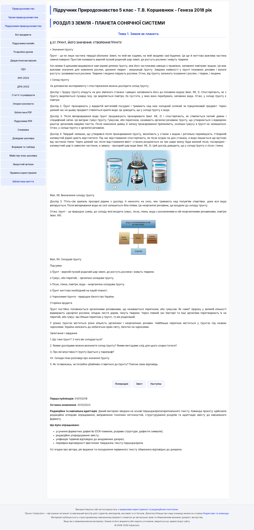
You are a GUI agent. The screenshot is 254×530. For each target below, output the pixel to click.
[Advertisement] (23, 230)
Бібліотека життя (23, 181)
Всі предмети (23, 34)
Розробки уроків (23, 51)
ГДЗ (23, 69)
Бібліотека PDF (23, 112)
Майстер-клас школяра (23, 155)
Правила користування (23, 172)
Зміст (139, 383)
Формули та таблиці (23, 146)
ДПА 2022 (23, 86)
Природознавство (23, 8)
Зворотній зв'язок (23, 164)
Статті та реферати (23, 95)
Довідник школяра (23, 138)
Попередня (121, 383)
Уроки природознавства (23, 17)
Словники (23, 129)
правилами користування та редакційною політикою (149, 509)
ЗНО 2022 (23, 77)
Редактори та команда (216, 513)
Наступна (156, 383)
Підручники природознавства (23, 26)
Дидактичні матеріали (23, 60)
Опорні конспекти (23, 103)
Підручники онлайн (23, 43)
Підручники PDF (23, 121)
